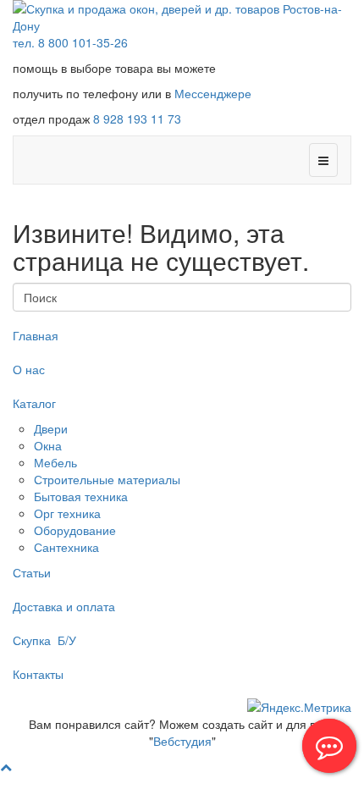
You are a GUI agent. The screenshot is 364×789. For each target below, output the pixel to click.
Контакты (38, 673)
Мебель (55, 462)
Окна (48, 445)
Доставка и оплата (64, 606)
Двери (51, 428)
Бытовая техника (81, 496)
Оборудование (75, 529)
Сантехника (66, 546)
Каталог (34, 402)
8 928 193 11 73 (137, 118)
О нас (29, 369)
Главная (35, 335)
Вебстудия (182, 740)
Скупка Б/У (44, 640)
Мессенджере (212, 93)
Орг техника (67, 513)
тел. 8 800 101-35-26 (70, 42)
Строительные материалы (107, 479)
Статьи (32, 572)
